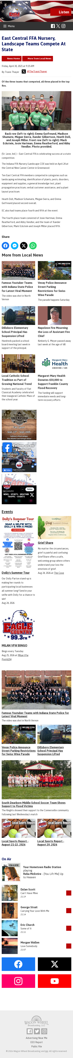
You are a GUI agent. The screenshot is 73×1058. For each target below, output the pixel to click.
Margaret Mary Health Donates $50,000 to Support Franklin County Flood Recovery (53, 381)
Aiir (46, 1051)
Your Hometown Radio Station (42, 867)
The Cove (59, 573)
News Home (13, 58)
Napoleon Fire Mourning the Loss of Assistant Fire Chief (54, 331)
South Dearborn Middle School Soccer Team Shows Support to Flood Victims (34, 804)
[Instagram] (63, 26)
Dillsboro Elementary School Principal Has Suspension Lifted (15, 331)
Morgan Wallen (30, 942)
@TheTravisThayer (37, 71)
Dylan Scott (28, 889)
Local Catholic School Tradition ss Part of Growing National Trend (17, 379)
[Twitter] (37, 1031)
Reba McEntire (32, 873)
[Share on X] (24, 245)
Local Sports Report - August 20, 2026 (50, 843)
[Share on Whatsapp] (33, 245)
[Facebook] (53, 26)
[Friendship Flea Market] (36, 425)
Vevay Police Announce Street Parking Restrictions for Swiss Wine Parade (52, 288)
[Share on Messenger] (14, 245)
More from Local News (39, 58)
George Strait (29, 907)
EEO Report (36, 1042)
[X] (36, 489)
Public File (36, 1046)
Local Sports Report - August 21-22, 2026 (15, 843)
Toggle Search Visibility (69, 26)
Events (7, 511)
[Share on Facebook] (5, 245)
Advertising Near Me (36, 1038)
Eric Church (27, 924)
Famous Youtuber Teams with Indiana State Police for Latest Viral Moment (17, 286)
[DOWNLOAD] (68, 893)
